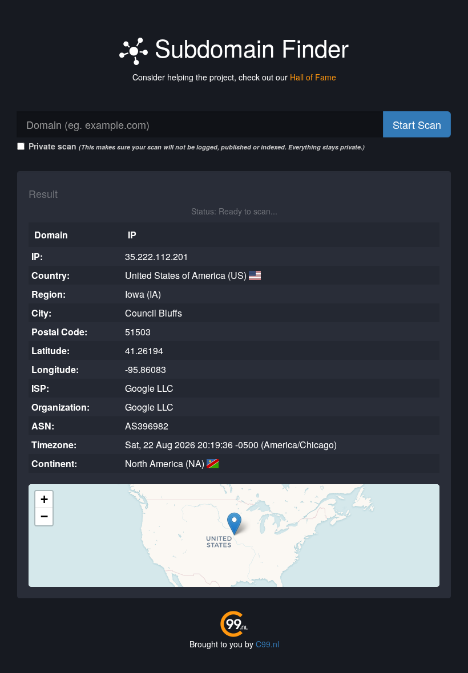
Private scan (197, 146)
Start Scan (417, 124)
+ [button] (44, 499)
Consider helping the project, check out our (234, 77)
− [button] (44, 516)
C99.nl (267, 644)
